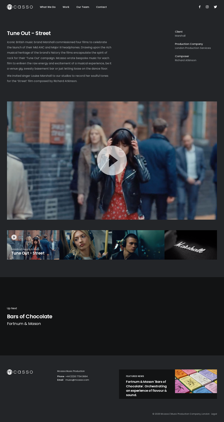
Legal (214, 413)
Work (66, 7)
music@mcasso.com (77, 379)
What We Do (48, 7)
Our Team (82, 7)
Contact (101, 7)
